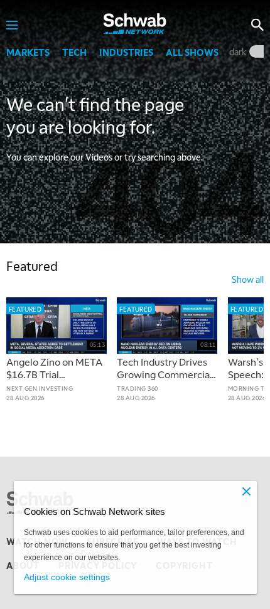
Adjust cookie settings (67, 577)
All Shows (192, 52)
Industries (126, 52)
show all (248, 279)
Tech (74, 52)
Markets (28, 52)
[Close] (247, 491)
